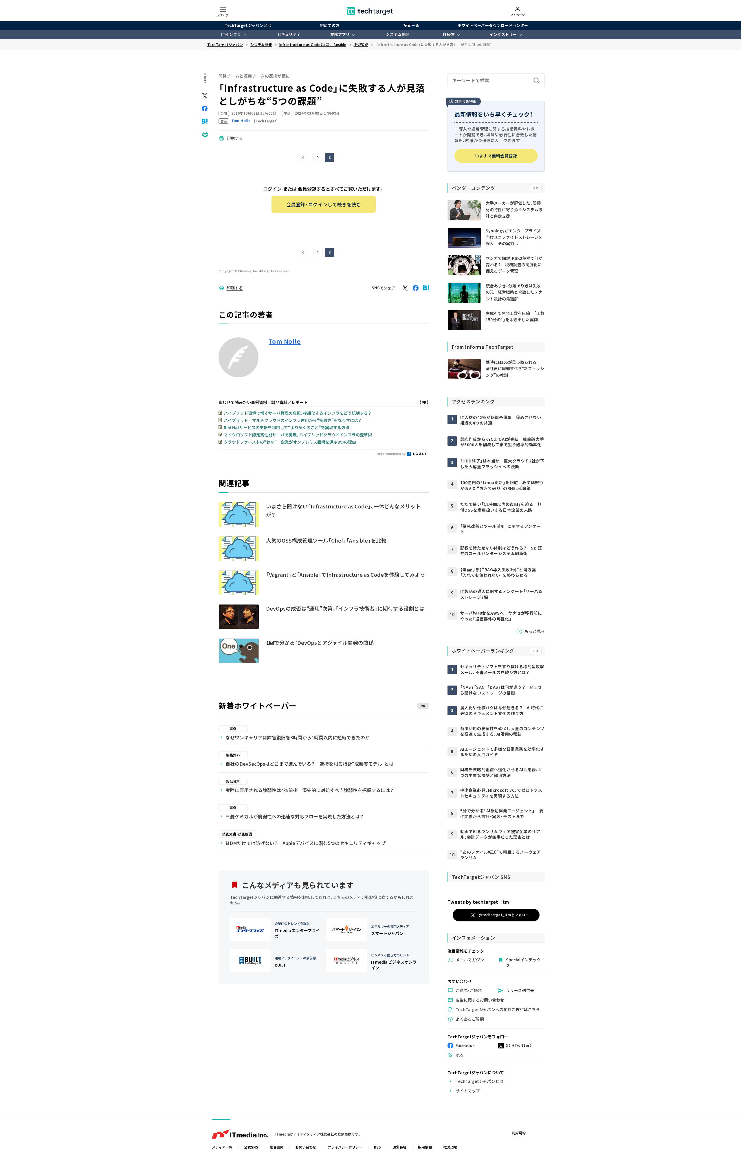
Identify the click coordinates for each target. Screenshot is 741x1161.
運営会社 (399, 1147)
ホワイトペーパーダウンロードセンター (493, 25)
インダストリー (503, 34)
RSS (377, 1147)
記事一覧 (411, 25)
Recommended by (391, 453)
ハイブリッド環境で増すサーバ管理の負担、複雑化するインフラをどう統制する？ (297, 413)
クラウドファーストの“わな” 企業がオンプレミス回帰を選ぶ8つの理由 (290, 442)
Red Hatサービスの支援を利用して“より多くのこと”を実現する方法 (286, 427)
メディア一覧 (222, 1147)
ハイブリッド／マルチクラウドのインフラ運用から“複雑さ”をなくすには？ (292, 420)
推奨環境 (450, 1147)
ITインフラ (231, 34)
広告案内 (277, 1147)
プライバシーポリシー (345, 1147)
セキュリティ (288, 34)
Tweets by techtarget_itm (478, 901)
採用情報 (425, 1147)
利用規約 (519, 1132)
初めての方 (330, 25)
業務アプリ (340, 34)
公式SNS (251, 1147)
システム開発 (397, 34)
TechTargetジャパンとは (248, 25)
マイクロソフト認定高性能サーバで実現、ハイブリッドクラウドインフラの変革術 (298, 435)
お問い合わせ (305, 1147)
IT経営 (449, 34)
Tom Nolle (285, 341)
